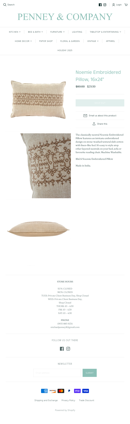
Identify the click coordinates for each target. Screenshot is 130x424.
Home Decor (22, 41)
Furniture (56, 31)
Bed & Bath (34, 31)
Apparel (110, 41)
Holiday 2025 (65, 50)
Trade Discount (86, 400)
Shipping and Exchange (46, 400)
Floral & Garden (70, 41)
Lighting (77, 31)
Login (119, 4)
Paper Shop (46, 41)
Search (11, 4)
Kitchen (13, 31)
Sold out (99, 102)
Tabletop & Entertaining (104, 31)
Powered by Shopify (65, 410)
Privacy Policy (68, 400)
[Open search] (4, 4)
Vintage (91, 41)
